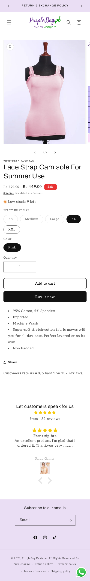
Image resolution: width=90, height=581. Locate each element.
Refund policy (44, 564)
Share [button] (12, 362)
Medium (34, 220)
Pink (12, 247)
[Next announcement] (81, 6)
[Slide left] (35, 152)
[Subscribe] (70, 520)
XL (73, 219)
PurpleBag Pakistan (35, 558)
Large (57, 220)
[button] (9, 22)
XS (13, 220)
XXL (11, 229)
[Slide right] (55, 152)
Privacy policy (67, 564)
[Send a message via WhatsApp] (81, 572)
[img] (45, 412)
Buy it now (45, 297)
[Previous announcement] (8, 6)
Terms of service (35, 571)
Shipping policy (61, 571)
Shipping (8, 193)
